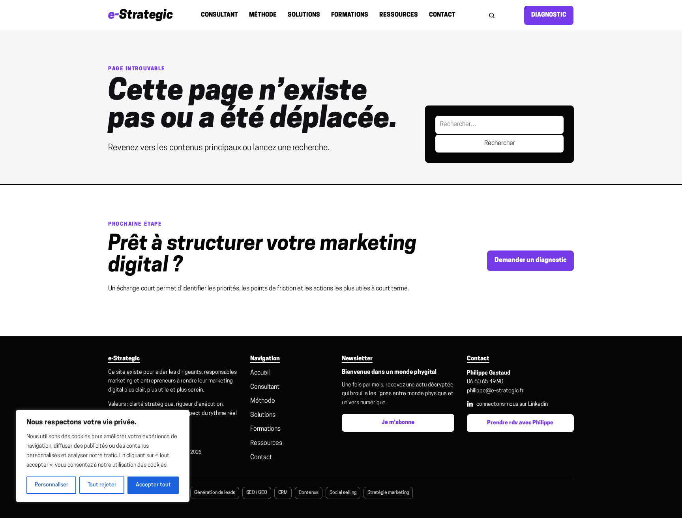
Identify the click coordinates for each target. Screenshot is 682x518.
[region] (102, 456)
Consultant (219, 15)
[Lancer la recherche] (491, 15)
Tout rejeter (102, 485)
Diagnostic (548, 15)
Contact (442, 15)
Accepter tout (153, 485)
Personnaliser (51, 485)
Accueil (260, 373)
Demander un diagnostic (530, 260)
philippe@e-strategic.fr (495, 391)
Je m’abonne (398, 423)
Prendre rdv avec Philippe (520, 423)
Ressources (398, 15)
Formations (349, 15)
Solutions (304, 15)
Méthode (263, 15)
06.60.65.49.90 (485, 382)
